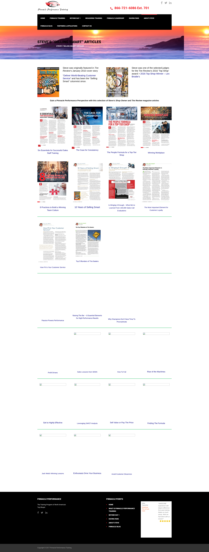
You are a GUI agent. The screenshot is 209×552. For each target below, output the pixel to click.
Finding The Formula (156, 423)
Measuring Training (93, 18)
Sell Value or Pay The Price (121, 423)
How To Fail (121, 372)
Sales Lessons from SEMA (87, 372)
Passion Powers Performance (53, 321)
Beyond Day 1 (75, 18)
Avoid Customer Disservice (122, 474)
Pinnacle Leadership (115, 18)
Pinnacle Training (57, 18)
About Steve (149, 18)
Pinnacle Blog (46, 26)
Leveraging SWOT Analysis (87, 423)
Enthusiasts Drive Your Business (87, 473)
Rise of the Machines (156, 372)
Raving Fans (134, 18)
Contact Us (87, 26)
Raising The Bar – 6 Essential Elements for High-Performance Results (87, 317)
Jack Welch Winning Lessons (53, 473)
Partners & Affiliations (67, 26)
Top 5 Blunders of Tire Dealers (87, 261)
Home (43, 18)
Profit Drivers (53, 373)
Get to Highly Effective (52, 423)
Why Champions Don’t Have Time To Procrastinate (121, 320)
